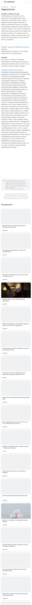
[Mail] (5, 2)
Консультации (4, 6)
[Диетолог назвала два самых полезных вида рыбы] (16, 392)
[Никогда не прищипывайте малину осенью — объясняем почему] (16, 441)
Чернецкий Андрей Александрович (18, 47)
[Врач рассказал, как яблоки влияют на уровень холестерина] (16, 220)
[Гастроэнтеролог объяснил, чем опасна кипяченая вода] (16, 563)
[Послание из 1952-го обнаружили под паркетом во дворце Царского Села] (16, 367)
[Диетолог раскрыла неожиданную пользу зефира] (16, 514)
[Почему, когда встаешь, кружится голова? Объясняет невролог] (16, 539)
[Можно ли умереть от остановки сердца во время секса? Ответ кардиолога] (16, 318)
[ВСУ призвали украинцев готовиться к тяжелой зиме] (16, 244)
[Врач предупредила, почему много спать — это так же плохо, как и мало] (16, 416)
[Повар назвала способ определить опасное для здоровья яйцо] (16, 343)
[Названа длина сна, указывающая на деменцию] (16, 294)
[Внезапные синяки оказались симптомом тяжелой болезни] (16, 588)
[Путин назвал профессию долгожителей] (16, 490)
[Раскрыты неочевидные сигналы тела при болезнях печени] (16, 269)
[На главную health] (10, 2)
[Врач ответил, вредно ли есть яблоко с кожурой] (16, 465)
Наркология (13, 6)
